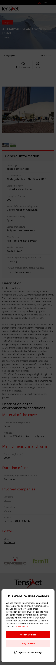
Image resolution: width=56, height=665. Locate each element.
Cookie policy (21, 626)
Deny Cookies (28, 643)
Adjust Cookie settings (30, 652)
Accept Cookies (28, 634)
